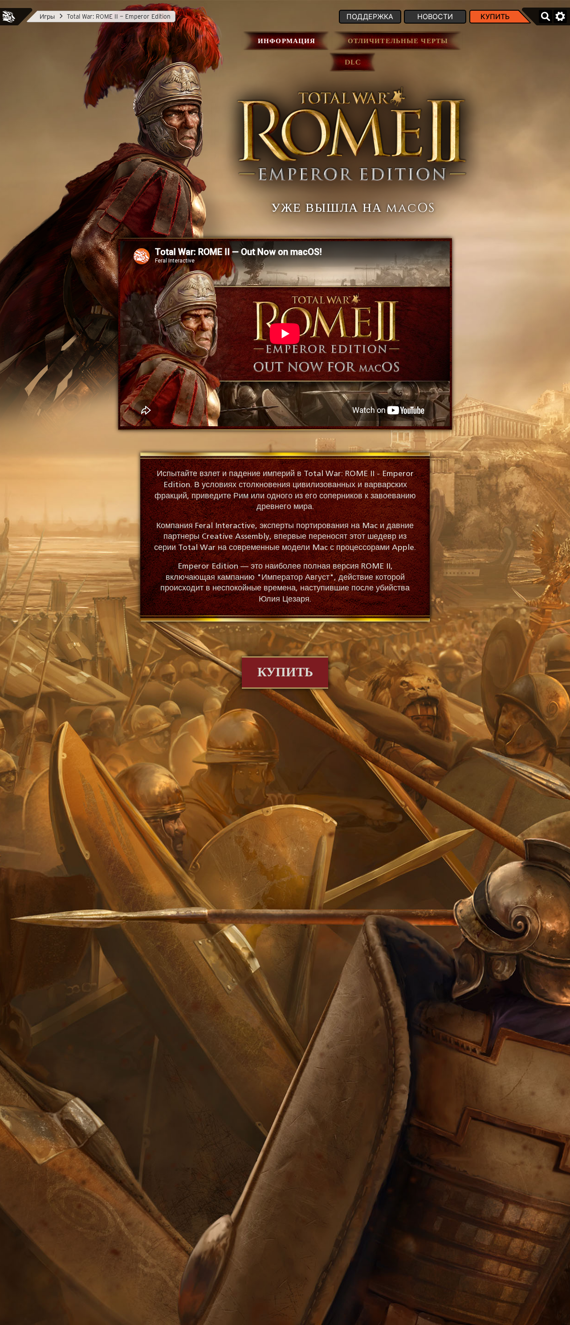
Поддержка (369, 16)
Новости (435, 16)
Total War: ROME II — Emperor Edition (119, 16)
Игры (47, 16)
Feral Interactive (9, 16)
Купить (495, 16)
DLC (353, 62)
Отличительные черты (398, 41)
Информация (286, 41)
